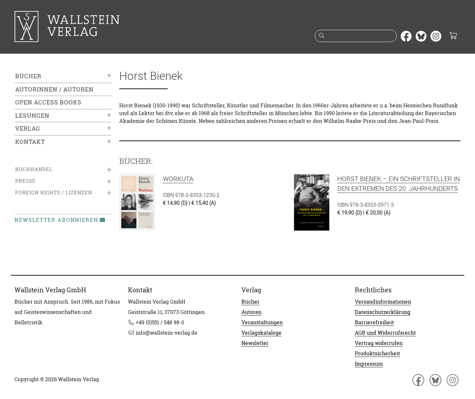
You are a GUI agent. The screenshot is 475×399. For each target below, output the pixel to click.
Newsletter (255, 343)
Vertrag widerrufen (379, 343)
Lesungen (32, 116)
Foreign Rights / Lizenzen (53, 192)
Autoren (251, 312)
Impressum (369, 363)
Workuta (178, 179)
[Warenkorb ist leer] (452, 36)
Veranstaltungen (262, 322)
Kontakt (30, 142)
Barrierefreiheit (374, 322)
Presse (25, 181)
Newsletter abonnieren (56, 219)
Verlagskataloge (261, 332)
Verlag (27, 128)
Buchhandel (34, 169)
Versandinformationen (383, 301)
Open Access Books (48, 102)
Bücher (28, 76)
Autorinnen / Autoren (54, 89)
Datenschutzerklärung (382, 312)
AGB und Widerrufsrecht (385, 332)
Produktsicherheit (377, 353)
